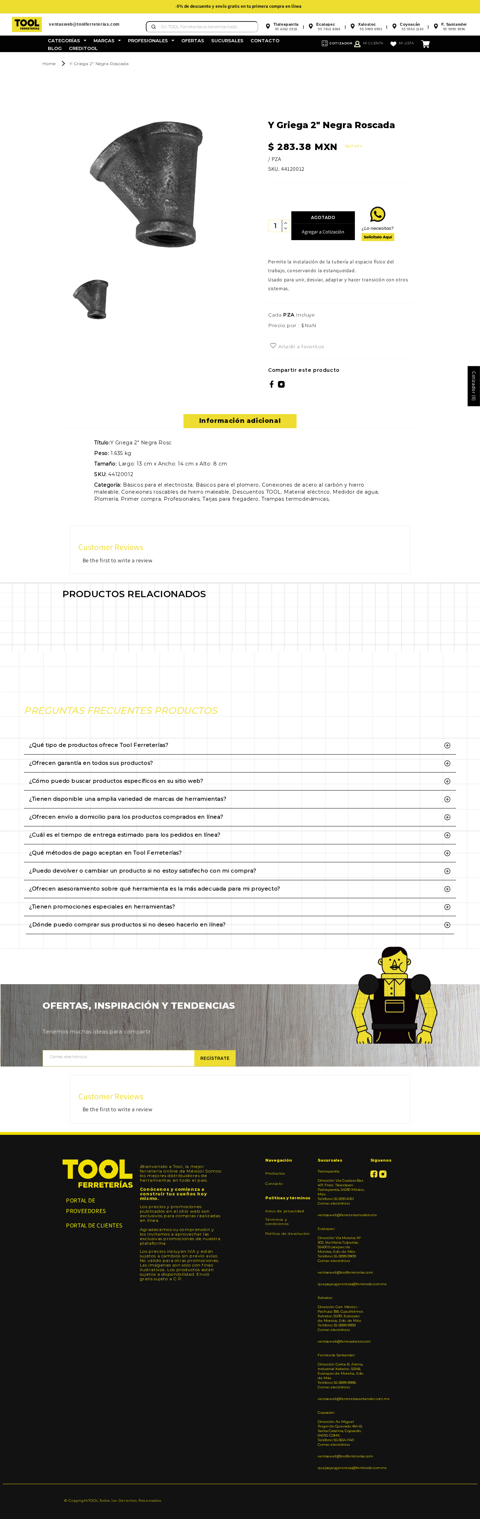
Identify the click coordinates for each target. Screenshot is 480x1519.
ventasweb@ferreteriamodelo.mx (341, 1215)
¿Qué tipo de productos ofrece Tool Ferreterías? (98, 745)
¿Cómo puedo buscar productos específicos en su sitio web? (116, 780)
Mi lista (406, 43)
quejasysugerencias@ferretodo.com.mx (341, 1284)
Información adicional (240, 421)
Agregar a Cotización (323, 232)
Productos (275, 1173)
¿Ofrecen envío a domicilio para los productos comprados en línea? (126, 816)
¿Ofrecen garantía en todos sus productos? (91, 763)
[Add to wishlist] (273, 346)
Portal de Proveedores (86, 1205)
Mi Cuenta (373, 43)
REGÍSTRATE (214, 1058)
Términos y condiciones (277, 1221)
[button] (67, 40)
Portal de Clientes (94, 1225)
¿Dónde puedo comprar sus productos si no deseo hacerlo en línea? (127, 924)
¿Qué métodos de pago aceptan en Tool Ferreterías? (105, 852)
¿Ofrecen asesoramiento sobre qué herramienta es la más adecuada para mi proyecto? (154, 888)
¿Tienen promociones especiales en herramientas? (102, 906)
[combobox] (202, 26)
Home (49, 63)
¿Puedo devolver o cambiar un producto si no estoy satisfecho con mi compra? (142, 870)
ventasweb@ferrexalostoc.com (341, 1341)
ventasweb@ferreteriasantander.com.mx (341, 1398)
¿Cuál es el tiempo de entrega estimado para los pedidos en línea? (124, 834)
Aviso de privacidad (284, 1211)
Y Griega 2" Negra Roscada (99, 63)
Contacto (274, 1183)
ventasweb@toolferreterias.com (341, 1272)
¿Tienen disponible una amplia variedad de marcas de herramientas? (127, 798)
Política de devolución (287, 1233)
